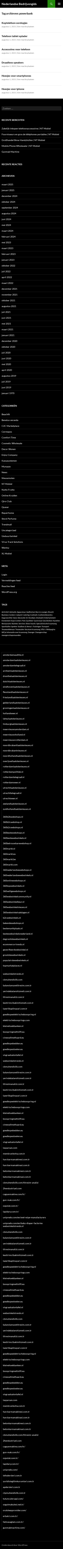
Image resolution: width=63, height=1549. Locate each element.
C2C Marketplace (10, 426)
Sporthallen (6, 626)
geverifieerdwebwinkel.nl (15, 949)
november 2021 (9, 294)
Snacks (33, 623)
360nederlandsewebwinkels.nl (18, 875)
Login (4, 574)
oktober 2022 (8, 265)
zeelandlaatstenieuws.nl (15, 803)
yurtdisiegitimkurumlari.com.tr (18, 1481)
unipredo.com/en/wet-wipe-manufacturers (24, 1217)
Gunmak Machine (10, 151)
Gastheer (29, 621)
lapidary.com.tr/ (11, 1211)
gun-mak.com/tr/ (11, 1200)
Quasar (5, 507)
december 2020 (9, 341)
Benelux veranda (10, 420)
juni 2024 (6, 219)
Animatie (12, 612)
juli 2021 (6, 312)
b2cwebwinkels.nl (12, 917)
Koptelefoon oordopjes (14, 22)
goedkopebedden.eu (13, 1043)
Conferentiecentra (45, 615)
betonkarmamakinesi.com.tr (17, 1171)
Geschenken (47, 621)
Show (28, 623)
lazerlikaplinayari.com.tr (15, 1008)
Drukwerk (40, 618)
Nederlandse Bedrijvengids (19, 4)
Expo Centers (16, 621)
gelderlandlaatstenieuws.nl (16, 702)
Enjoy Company (9, 455)
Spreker (14, 626)
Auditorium (30, 612)
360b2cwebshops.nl (13, 827)
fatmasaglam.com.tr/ (13, 1521)
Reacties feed (8, 586)
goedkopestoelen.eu (13, 1049)
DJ (27, 618)
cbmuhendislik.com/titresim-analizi (20, 1182)
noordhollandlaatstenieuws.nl (18, 755)
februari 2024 (9, 236)
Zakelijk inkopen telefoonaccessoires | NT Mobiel (26, 128)
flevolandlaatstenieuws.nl (15, 692)
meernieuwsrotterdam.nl (15, 739)
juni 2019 (6, 387)
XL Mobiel (7, 553)
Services (22, 623)
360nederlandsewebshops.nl (17, 870)
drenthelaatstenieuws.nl (15, 676)
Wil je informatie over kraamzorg (14, 632)
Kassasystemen (9, 460)
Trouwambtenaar (8, 629)
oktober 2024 (8, 201)
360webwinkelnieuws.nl (15, 907)
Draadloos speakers (13, 62)
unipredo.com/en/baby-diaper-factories (23, 1223)
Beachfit (6, 414)
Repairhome (8, 513)
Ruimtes (15, 623)
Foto (24, 621)
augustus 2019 (9, 375)
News (4, 472)
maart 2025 (7, 184)
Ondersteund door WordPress (14, 1545)
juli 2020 (6, 352)
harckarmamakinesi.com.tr (16, 1159)
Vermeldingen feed (11, 580)
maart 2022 (7, 283)
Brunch (51, 612)
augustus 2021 (9, 306)
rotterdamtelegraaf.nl (13, 777)
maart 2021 (7, 329)
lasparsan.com (10, 1147)
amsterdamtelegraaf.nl (14, 665)
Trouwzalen (19, 629)
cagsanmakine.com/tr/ (14, 1194)
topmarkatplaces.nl (12, 965)
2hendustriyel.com (12, 1188)
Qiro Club (7, 501)
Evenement (6, 621)
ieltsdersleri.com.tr (12, 1475)
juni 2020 (6, 358)
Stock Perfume (9, 518)
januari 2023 (8, 259)
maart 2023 (7, 248)
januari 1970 (8, 393)
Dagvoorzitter (7, 618)
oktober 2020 (8, 346)
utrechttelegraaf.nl (12, 793)
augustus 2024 (9, 213)
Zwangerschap (41, 632)
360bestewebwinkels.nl (14, 838)
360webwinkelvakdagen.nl (16, 912)
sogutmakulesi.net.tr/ (13, 1504)
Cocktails (33, 615)
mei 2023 (6, 242)
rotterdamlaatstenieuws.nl (16, 766)
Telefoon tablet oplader (14, 36)
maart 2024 (7, 230)
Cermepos (7, 431)
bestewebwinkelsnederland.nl (18, 933)
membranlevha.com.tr (14, 1153)
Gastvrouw (38, 621)
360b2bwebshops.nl (13, 816)
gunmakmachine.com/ (14, 1527)
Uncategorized (9, 530)
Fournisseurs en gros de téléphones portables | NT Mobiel (30, 134)
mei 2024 (6, 225)
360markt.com (10, 864)
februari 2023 (9, 254)
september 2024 (10, 207)
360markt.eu (9, 854)
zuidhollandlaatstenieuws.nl (17, 809)
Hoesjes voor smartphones (16, 75)
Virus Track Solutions (12, 541)
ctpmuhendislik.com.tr (14, 1492)
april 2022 (7, 277)
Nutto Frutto (8, 489)
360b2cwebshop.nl (12, 822)
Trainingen (37, 626)
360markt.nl (9, 848)
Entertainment (50, 618)
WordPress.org (9, 592)
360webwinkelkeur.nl (13, 901)
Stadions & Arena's (25, 626)
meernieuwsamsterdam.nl (16, 729)
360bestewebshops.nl (14, 832)
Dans (15, 618)
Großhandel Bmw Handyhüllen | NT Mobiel (23, 140)
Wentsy (5, 547)
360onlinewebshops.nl (14, 880)
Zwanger (31, 632)
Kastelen (56, 621)
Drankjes (32, 618)
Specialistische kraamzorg (46, 623)
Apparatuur (21, 612)
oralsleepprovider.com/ (14, 1510)
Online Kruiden (9, 495)
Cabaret (19, 615)
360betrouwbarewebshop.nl (17, 843)
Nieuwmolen (8, 478)
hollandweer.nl (10, 713)
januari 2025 (8, 190)
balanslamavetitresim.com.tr (17, 985)
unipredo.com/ (10, 1469)
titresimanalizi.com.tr (13, 997)
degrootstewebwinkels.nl (15, 939)
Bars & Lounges (42, 612)
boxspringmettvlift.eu (14, 1031)
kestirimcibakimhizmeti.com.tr (18, 1002)
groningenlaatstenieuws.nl (16, 708)
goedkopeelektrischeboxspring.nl (19, 1014)
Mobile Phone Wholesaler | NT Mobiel (21, 146)
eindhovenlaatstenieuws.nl (16, 686)
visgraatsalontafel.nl (13, 1055)
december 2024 (9, 196)
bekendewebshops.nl (13, 923)
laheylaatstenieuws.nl (13, 718)
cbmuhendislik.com (12, 979)
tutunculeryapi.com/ (13, 1498)
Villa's (43, 629)
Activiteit (5, 612)
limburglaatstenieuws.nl (15, 724)
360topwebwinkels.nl (13, 885)
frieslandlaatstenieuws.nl (15, 697)
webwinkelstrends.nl (13, 973)
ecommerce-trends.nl (13, 944)
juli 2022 (6, 271)
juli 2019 (6, 381)
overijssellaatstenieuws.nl (16, 761)
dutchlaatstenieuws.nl (14, 681)
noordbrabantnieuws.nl (14, 750)
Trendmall (7, 524)
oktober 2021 (8, 300)
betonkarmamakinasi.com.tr (17, 1176)
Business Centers (8, 615)
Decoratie (21, 618)
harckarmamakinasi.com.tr (16, 1165)
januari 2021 (8, 335)
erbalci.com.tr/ (10, 1516)
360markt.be (9, 859)
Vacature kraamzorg (32, 629)
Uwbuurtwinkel (9, 536)
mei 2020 (6, 364)
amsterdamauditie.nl (13, 654)
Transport (45, 626)
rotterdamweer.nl (12, 782)
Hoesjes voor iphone (13, 88)
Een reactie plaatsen (25, 26)
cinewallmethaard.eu (13, 1037)
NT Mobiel (7, 484)
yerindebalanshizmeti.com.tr (17, 991)
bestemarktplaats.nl (13, 928)
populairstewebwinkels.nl (16, 960)
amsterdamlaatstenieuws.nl (16, 660)
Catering (26, 615)
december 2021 (9, 288)
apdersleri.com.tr (11, 1487)
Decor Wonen (9, 449)
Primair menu (59, 4)
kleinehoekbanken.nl (13, 1026)
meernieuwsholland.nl (14, 734)
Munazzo (6, 466)
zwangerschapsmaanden (11, 635)
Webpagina (50, 629)
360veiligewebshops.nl (14, 891)
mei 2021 (6, 323)
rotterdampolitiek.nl (13, 771)
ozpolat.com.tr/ (10, 1205)
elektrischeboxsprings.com (16, 1020)
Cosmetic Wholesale (12, 443)
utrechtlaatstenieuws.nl (14, 787)
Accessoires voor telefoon (16, 49)
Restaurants (6, 623)
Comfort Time (9, 437)
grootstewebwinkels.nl (14, 955)
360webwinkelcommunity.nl (17, 896)
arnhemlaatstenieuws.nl (15, 670)
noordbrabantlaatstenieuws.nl (18, 745)
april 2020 (7, 370)
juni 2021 (6, 317)
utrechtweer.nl (10, 798)
